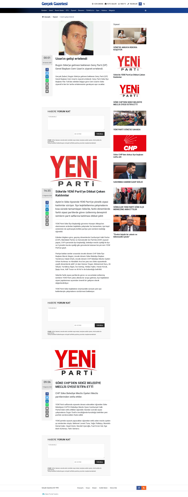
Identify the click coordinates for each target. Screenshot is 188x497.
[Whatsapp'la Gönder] (47, 80)
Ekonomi (81, 10)
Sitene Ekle (113, 488)
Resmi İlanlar (59, 10)
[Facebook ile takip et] (140, 3)
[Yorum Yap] (47, 91)
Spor (97, 10)
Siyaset (73, 10)
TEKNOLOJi (90, 10)
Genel (51, 10)
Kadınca (104, 10)
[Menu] (145, 10)
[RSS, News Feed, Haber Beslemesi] (143, 488)
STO (67, 10)
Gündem (44, 10)
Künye (88, 488)
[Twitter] (47, 73)
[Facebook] (47, 69)
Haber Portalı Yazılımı (51, 494)
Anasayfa (80, 488)
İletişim (94, 488)
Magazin (112, 10)
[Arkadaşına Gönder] (47, 84)
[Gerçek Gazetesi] (54, 4)
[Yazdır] (47, 87)
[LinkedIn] (47, 76)
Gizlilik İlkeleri (103, 488)
